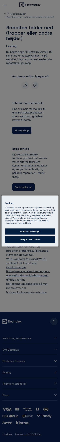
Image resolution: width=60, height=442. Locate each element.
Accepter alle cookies (30, 239)
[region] (30, 221)
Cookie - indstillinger (30, 231)
